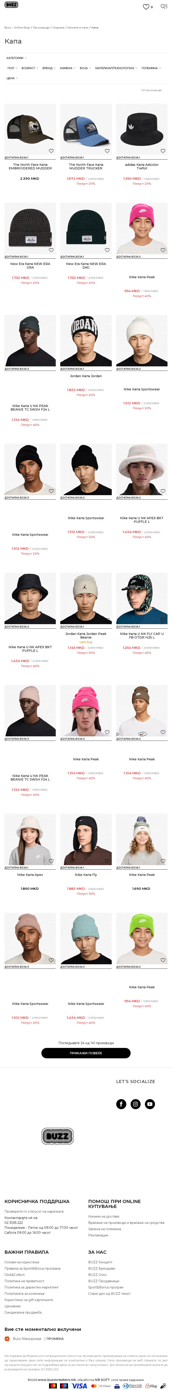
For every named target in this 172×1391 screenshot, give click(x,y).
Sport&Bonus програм (105, 1287)
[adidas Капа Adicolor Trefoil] (142, 129)
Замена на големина (104, 1229)
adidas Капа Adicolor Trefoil (142, 166)
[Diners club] (132, 1386)
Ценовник (86, 38)
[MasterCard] (53, 1386)
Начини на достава (103, 1216)
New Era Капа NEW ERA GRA (30, 265)
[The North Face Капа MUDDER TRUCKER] (86, 129)
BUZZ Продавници (103, 1281)
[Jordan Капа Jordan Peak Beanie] (86, 598)
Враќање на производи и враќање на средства (126, 1223)
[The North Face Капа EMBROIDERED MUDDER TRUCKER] (30, 129)
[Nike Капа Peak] (142, 228)
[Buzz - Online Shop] (11, 6)
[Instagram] (136, 1104)
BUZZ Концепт (100, 1262)
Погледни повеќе (86, 33)
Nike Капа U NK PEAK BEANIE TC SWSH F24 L (30, 407)
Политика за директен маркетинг (31, 1287)
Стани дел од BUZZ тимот (109, 1294)
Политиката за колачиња (24, 1294)
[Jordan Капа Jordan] (86, 340)
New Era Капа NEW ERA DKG (86, 265)
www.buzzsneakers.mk (57, 1380)
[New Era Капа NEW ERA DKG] (86, 228)
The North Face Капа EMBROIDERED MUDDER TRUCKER (30, 168)
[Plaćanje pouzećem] (163, 1386)
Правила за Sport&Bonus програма (32, 1268)
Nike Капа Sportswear (142, 389)
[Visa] (79, 1386)
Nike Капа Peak (142, 277)
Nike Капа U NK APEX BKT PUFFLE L (141, 519)
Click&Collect (14, 1275)
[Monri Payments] (151, 1386)
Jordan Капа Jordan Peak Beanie (85, 635)
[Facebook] (121, 1104)
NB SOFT (102, 1380)
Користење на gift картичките (28, 1300)
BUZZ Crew (97, 1275)
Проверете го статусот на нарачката (34, 1211)
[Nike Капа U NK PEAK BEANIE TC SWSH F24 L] (30, 340)
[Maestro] (64, 1386)
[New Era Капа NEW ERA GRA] (30, 228)
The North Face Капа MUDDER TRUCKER (86, 166)
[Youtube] (150, 1104)
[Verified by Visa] (117, 1386)
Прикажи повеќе (86, 1053)
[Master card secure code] (101, 1386)
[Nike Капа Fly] (86, 839)
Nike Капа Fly (86, 875)
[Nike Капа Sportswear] (142, 340)
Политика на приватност (24, 1281)
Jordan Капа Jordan (86, 376)
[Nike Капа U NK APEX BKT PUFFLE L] (142, 469)
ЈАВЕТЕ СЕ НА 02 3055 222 (86, 17)
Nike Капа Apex (30, 875)
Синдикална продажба (23, 1312)
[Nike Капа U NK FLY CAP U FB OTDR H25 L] (142, 598)
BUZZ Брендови (101, 1268)
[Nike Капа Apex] (30, 839)
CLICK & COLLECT (86, 24)
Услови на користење (21, 1262)
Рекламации (98, 1235)
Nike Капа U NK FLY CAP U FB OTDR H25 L (142, 635)
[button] (16, 58)
